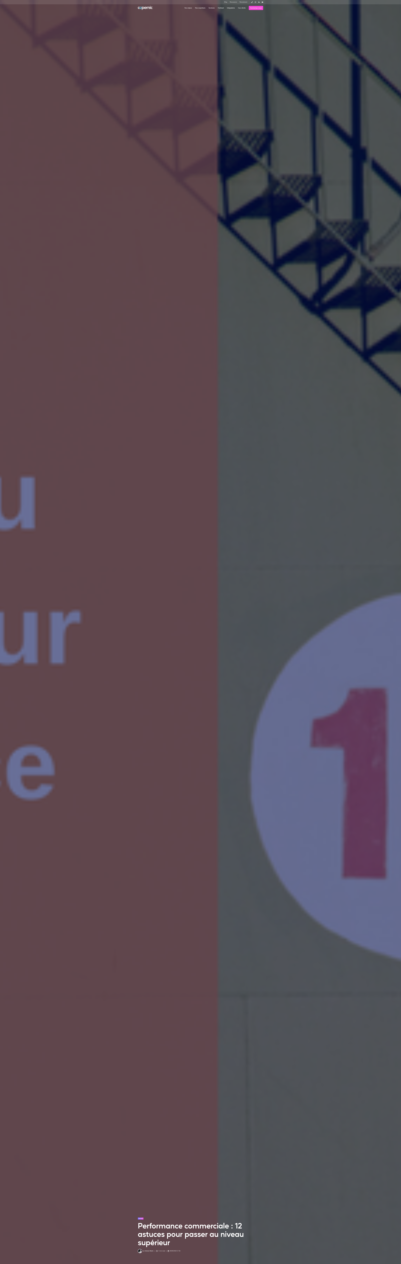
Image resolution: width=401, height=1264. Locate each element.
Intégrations (231, 8)
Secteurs (212, 8)
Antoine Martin (149, 1251)
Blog (225, 2)
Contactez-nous (256, 8)
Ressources (233, 2)
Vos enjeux (188, 8)
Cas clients (242, 8)
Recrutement (243, 2)
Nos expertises (200, 8)
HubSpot (221, 8)
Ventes (140, 1218)
